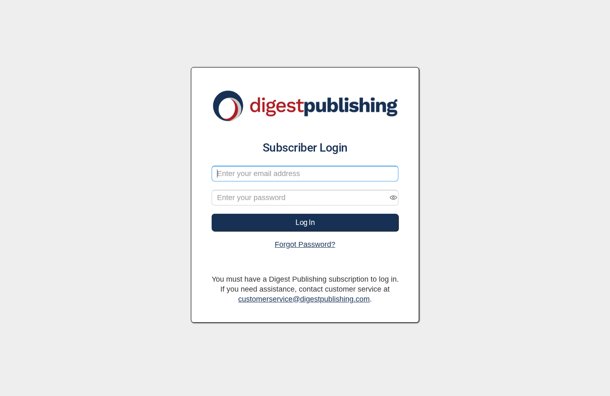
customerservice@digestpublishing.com (304, 299)
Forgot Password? (305, 244)
